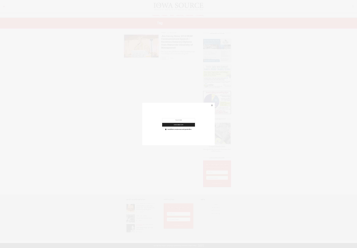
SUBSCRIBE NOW (178, 124)
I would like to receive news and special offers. (179, 129)
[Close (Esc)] (212, 105)
